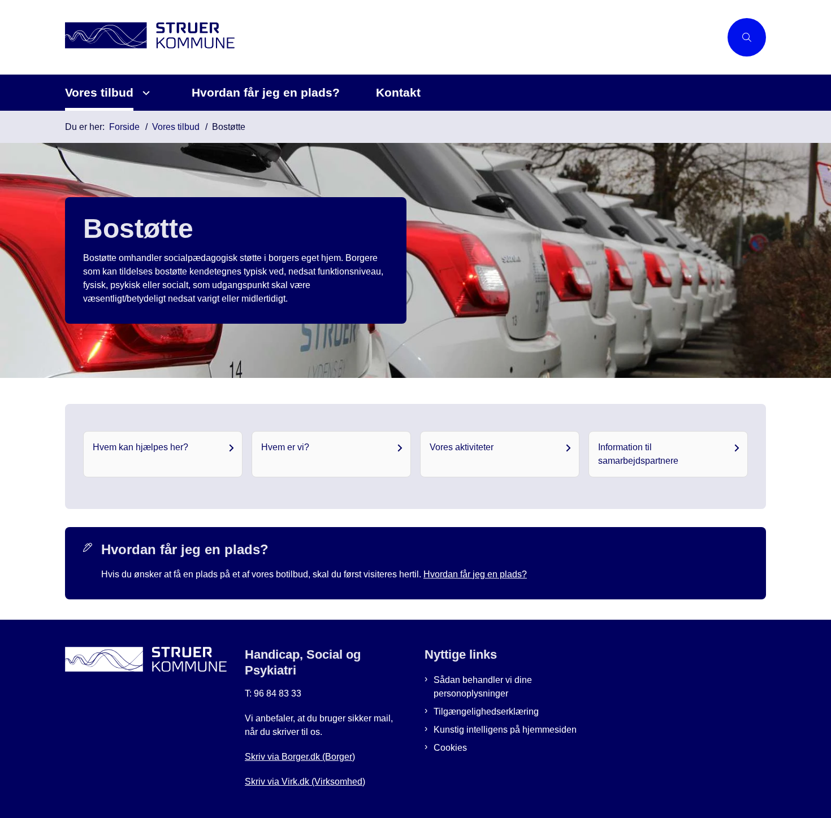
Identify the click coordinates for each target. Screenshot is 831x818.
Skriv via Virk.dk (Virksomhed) (305, 781)
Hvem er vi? (285, 447)
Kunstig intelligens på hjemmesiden (505, 729)
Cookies (450, 747)
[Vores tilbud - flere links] (144, 93)
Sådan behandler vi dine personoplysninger (483, 686)
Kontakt (398, 92)
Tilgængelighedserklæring (486, 711)
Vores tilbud (99, 92)
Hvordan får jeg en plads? (266, 92)
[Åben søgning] (747, 37)
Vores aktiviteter (462, 447)
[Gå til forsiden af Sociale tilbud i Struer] (393, 37)
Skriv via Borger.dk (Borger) (300, 757)
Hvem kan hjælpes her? (140, 447)
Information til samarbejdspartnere (638, 453)
